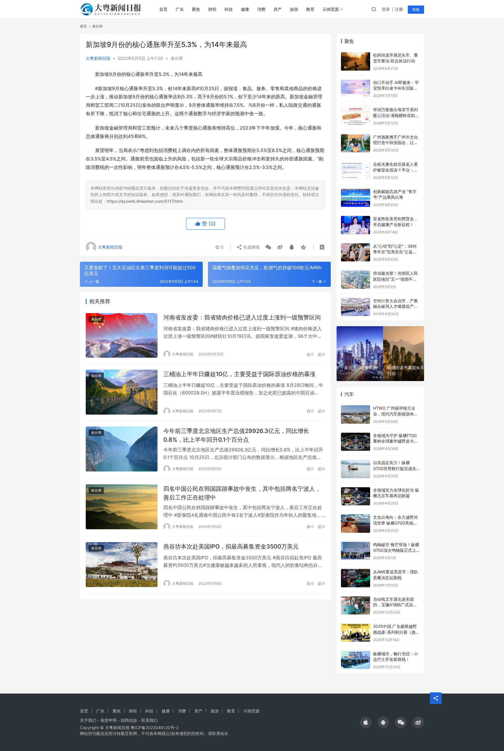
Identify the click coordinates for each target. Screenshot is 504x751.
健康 (245, 9)
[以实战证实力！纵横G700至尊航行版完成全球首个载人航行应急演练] (355, 469)
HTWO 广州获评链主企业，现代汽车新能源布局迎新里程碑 (395, 414)
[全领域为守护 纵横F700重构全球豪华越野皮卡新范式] (355, 442)
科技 (229, 9)
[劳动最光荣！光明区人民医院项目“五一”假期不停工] (355, 279)
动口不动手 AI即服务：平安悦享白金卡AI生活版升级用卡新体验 (396, 88)
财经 (212, 9)
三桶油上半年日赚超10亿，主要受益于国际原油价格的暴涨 (239, 374)
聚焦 (196, 9)
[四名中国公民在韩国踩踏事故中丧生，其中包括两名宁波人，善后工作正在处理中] (122, 506)
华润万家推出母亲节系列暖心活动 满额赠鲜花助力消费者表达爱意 (396, 115)
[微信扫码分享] (268, 247)
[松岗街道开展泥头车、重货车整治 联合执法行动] (355, 61)
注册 (399, 9)
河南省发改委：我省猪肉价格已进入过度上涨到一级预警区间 (242, 317)
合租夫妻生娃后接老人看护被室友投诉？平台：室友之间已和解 (395, 170)
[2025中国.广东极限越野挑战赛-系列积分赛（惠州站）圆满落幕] (355, 632)
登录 (386, 9)
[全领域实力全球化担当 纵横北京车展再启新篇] (355, 496)
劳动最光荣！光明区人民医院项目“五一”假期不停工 (395, 279)
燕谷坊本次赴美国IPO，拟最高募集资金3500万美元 (231, 546)
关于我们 (88, 720)
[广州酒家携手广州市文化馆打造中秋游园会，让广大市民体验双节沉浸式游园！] (355, 143)
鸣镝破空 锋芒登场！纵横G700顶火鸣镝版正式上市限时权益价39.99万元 (396, 550)
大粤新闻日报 (98, 58)
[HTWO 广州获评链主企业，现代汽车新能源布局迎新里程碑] (355, 414)
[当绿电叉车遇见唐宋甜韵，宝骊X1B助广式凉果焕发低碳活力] (355, 605)
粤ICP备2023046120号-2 (154, 727)
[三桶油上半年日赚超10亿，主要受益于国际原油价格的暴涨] (122, 392)
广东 (180, 9)
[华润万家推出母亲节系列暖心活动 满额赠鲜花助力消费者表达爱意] (355, 116)
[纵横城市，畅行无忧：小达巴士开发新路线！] (355, 660)
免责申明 (108, 720)
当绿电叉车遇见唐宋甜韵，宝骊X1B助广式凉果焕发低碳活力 (395, 605)
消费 (261, 9)
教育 (310, 9)
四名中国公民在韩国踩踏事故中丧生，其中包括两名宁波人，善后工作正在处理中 (242, 493)
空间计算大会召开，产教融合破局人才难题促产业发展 (395, 306)
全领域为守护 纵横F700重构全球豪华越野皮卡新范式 (395, 441)
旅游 (294, 9)
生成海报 (251, 246)
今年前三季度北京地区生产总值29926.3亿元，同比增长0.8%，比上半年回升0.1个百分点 (236, 435)
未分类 (177, 58)
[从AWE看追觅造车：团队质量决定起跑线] (355, 578)
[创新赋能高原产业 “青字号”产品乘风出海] (355, 198)
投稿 (415, 9)
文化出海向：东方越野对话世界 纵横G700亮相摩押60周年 (395, 523)
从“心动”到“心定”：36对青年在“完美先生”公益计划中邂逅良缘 (395, 252)
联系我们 (149, 720)
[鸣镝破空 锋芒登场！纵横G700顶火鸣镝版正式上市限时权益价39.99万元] (355, 551)
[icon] (366, 722)
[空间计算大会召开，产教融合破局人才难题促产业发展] (355, 307)
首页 (163, 9)
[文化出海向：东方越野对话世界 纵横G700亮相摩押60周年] (355, 523)
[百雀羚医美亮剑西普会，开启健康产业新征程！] (355, 225)
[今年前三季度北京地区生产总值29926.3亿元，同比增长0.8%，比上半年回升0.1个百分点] (122, 449)
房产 (278, 9)
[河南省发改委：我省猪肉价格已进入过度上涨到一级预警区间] (122, 335)
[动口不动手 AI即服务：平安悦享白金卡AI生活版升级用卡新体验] (355, 89)
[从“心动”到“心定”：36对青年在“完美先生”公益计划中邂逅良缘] (355, 252)
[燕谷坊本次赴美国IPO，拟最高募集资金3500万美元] (122, 564)
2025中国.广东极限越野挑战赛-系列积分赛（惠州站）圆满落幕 (396, 632)
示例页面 (331, 9)
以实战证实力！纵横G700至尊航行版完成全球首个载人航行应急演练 (395, 468)
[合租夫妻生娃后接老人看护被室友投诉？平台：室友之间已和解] (355, 170)
